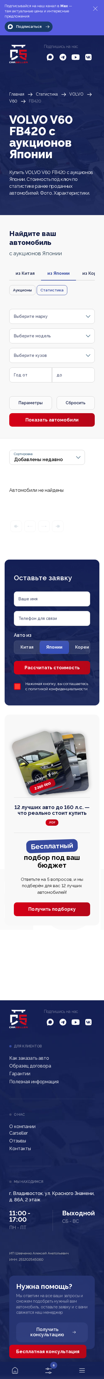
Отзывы (17, 1141)
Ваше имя (28, 599)
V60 (13, 101)
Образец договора (30, 1066)
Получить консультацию (47, 1332)
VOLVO (76, 94)
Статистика (47, 94)
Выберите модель (32, 336)
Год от (20, 375)
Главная (16, 94)
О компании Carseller (22, 1130)
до (59, 375)
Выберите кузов (30, 355)
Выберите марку (31, 316)
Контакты (20, 1148)
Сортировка (23, 454)
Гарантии (19, 1073)
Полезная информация (34, 1081)
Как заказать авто (29, 1058)
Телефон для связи (37, 618)
